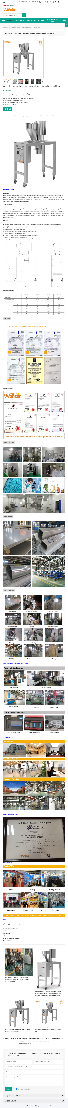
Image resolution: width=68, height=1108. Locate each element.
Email (8, 109)
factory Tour (39, 20)
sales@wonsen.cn (10, 2)
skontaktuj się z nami (53, 20)
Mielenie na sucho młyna (26, 1043)
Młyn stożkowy (18, 25)
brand (5, 90)
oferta (8, 1089)
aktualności (20, 20)
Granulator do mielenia (42, 1041)
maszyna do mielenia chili (26, 1041)
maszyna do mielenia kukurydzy (54, 1038)
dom (3, 20)
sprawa (29, 20)
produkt (10, 20)
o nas (64, 20)
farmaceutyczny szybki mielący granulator (31, 1038)
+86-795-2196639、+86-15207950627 (28, 2)
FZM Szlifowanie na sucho (32, 25)
